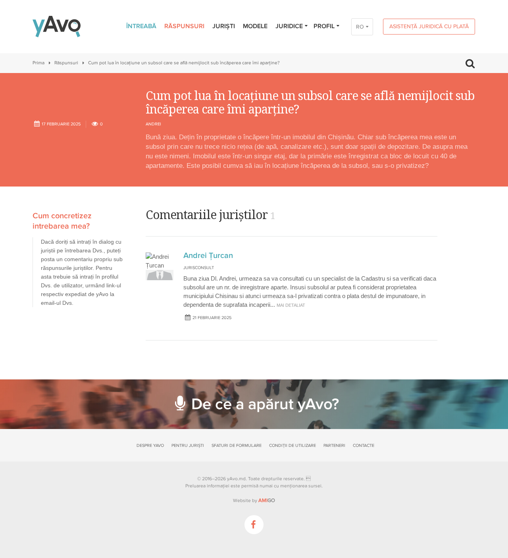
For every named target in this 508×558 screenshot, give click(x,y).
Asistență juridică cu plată (429, 26)
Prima (38, 63)
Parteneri (334, 445)
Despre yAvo (150, 445)
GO (266, 500)
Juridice (289, 26)
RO (360, 26)
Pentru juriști (187, 445)
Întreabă (141, 26)
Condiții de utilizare (292, 445)
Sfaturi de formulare (237, 445)
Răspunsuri (184, 26)
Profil (324, 26)
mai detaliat (291, 305)
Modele (255, 26)
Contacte (363, 445)
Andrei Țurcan (208, 255)
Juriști (223, 26)
